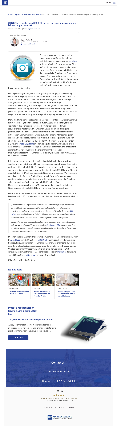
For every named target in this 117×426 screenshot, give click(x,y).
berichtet (73, 61)
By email (46, 381)
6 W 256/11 (29, 255)
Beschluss (15, 240)
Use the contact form (58, 371)
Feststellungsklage (25, 144)
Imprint (62, 407)
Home (10, 15)
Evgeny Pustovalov (34, 29)
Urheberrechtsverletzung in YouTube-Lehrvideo (20, 292)
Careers (71, 407)
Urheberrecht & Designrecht (31, 15)
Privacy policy (50, 407)
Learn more (18, 338)
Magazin (17, 15)
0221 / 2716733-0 (66, 381)
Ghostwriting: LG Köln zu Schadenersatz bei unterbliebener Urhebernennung (66, 294)
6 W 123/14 (41, 240)
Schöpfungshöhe (53, 225)
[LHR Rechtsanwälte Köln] (5, 2)
